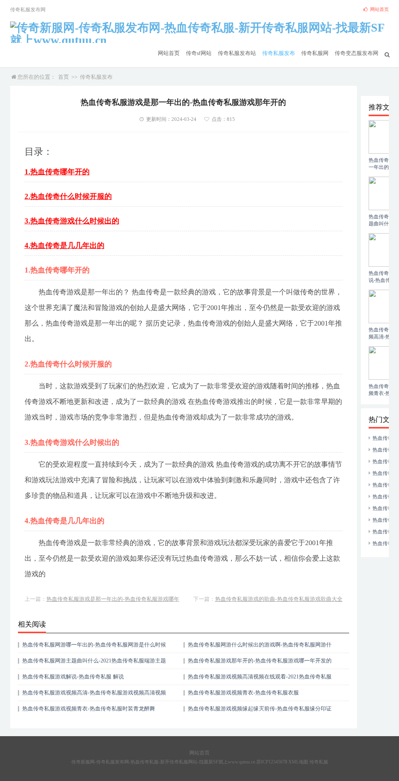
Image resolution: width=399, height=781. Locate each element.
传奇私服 (318, 762)
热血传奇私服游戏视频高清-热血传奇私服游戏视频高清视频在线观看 (94, 695)
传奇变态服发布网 (356, 53)
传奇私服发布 (278, 53)
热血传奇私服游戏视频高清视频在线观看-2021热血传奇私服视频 (260, 679)
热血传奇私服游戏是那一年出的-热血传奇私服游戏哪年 (112, 599)
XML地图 (298, 762)
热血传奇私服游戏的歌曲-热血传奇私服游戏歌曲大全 (279, 599)
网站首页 (169, 53)
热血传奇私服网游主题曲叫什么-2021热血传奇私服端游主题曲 (94, 663)
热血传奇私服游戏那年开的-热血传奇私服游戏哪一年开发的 (260, 661)
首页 (63, 77)
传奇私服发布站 (237, 53)
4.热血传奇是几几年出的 (64, 245)
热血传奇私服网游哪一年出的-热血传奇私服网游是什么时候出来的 (94, 647)
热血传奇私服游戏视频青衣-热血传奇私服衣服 (243, 693)
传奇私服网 (314, 53)
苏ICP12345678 (271, 762)
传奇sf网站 (199, 53)
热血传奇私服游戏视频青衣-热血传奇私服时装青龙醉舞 (88, 709)
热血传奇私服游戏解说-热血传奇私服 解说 (73, 677)
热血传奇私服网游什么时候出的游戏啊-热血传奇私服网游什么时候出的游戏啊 (260, 647)
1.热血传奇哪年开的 (57, 172)
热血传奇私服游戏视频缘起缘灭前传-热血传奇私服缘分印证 (260, 709)
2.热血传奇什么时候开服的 (68, 196)
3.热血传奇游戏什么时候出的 (72, 221)
